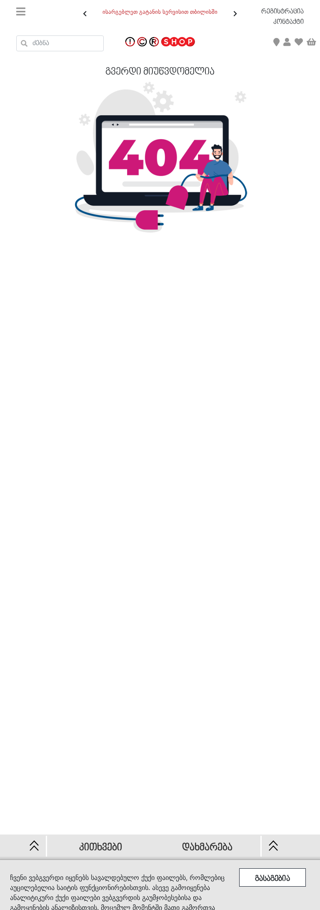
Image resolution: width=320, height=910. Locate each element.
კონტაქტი (288, 22)
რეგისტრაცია (282, 11)
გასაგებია (272, 879)
